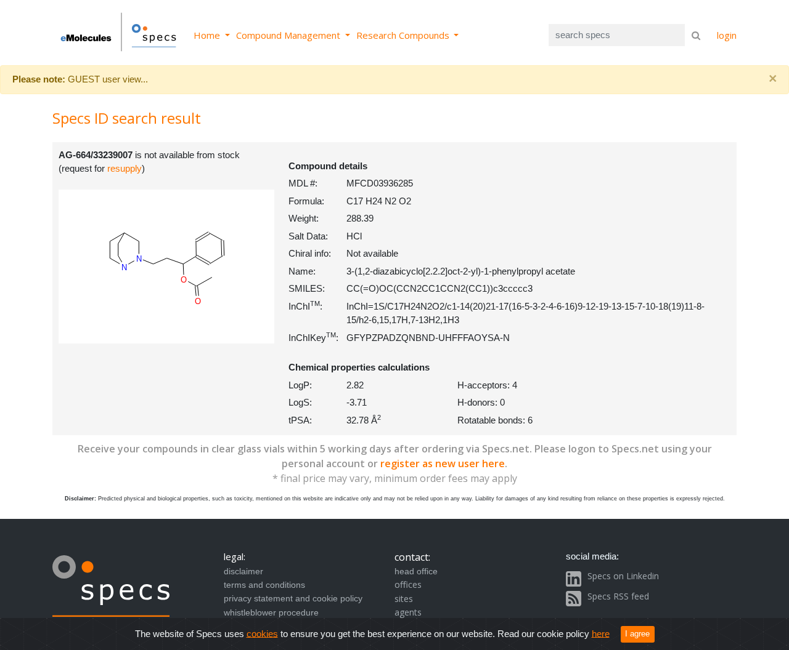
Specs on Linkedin (623, 576)
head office (416, 571)
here (601, 633)
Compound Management (289, 35)
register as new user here (442, 463)
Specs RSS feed (618, 596)
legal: (234, 556)
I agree (637, 633)
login (727, 35)
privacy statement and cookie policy (293, 598)
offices (408, 584)
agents (408, 612)
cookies (262, 633)
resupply (124, 168)
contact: (412, 557)
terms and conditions (264, 585)
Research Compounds (404, 35)
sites (403, 598)
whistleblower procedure (271, 612)
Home (208, 35)
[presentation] (256, 333)
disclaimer (243, 571)
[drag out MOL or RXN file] (263, 336)
